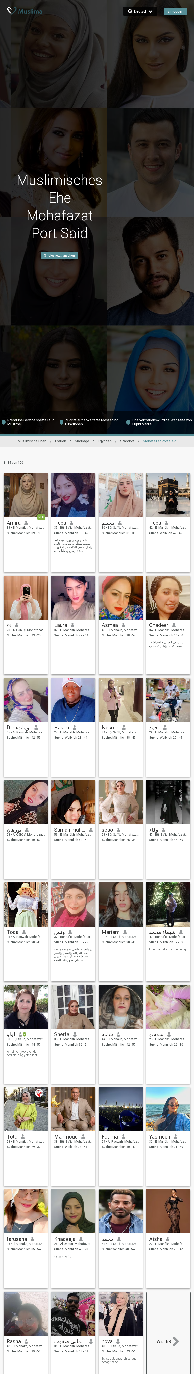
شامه (107, 1034)
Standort (127, 441)
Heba (60, 523)
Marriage (82, 441)
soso (107, 830)
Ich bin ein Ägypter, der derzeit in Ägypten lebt (22, 1053)
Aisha (155, 1239)
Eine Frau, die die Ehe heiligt (168, 949)
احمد (154, 727)
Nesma (110, 727)
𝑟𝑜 (9, 625)
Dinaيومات (19, 727)
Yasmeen (159, 1137)
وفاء (153, 830)
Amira (14, 523)
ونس (59, 932)
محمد (108, 1239)
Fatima (110, 1137)
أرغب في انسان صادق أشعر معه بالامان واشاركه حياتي (166, 644)
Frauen (60, 441)
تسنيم (108, 523)
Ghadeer (158, 625)
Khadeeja (65, 1239)
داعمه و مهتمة (62, 1256)
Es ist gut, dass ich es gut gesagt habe (119, 1360)
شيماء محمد (162, 932)
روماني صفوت (70, 1341)
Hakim (61, 727)
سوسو (156, 1034)
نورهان (14, 830)
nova (107, 1341)
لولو (11, 1034)
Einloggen (175, 11)
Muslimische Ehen (32, 441)
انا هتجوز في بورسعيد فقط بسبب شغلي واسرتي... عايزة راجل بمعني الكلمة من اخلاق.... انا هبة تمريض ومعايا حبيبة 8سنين (73, 545)
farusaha (17, 1239)
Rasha (14, 1341)
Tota (12, 1137)
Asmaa (110, 625)
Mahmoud (66, 1137)
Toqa (13, 932)
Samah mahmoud (70, 830)
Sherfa (61, 1034)
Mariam (111, 932)
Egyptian (105, 441)
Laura (60, 625)
